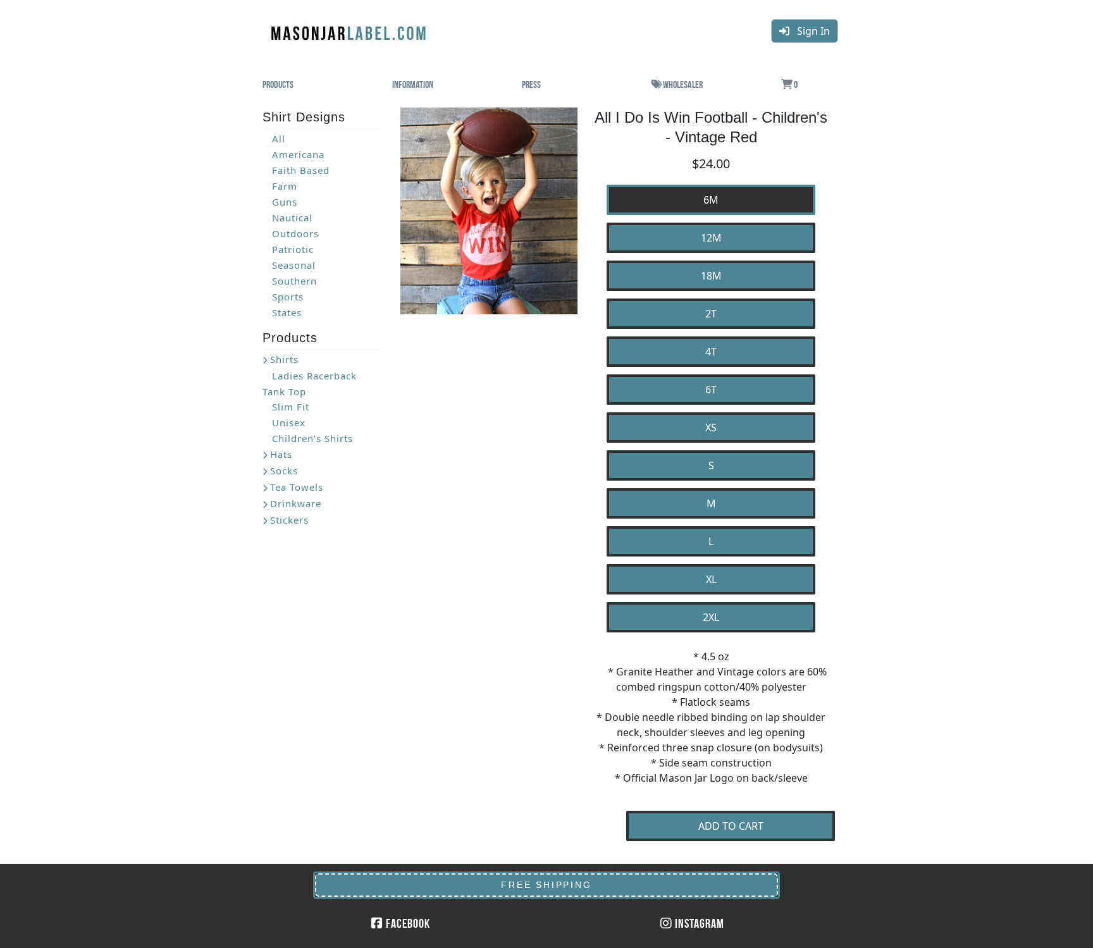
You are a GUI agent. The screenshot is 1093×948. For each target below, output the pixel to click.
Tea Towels (296, 487)
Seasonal (294, 265)
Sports (288, 296)
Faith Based (301, 170)
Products (277, 84)
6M (711, 200)
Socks (284, 470)
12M (711, 238)
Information (412, 84)
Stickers (289, 520)
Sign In (809, 31)
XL (711, 579)
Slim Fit (290, 406)
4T (711, 352)
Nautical (292, 217)
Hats (281, 454)
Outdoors (295, 233)
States (287, 312)
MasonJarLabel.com (350, 28)
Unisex (289, 422)
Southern (294, 280)
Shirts (284, 359)
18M (711, 276)
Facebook (406, 923)
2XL (711, 617)
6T (711, 390)
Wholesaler (682, 84)
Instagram (698, 923)
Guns (284, 201)
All (278, 138)
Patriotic (293, 249)
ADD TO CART (730, 826)
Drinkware (295, 503)
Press (531, 84)
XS (711, 427)
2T (711, 314)
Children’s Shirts (312, 438)
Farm (284, 186)
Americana (298, 154)
